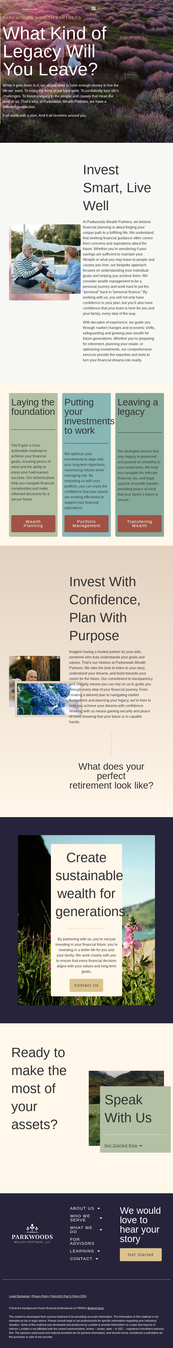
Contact (81, 1258)
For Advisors (82, 1241)
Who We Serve (80, 1218)
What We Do (81, 1229)
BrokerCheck (96, 1308)
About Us (82, 1208)
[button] (93, 8)
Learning (82, 1251)
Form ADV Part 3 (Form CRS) (68, 1296)
